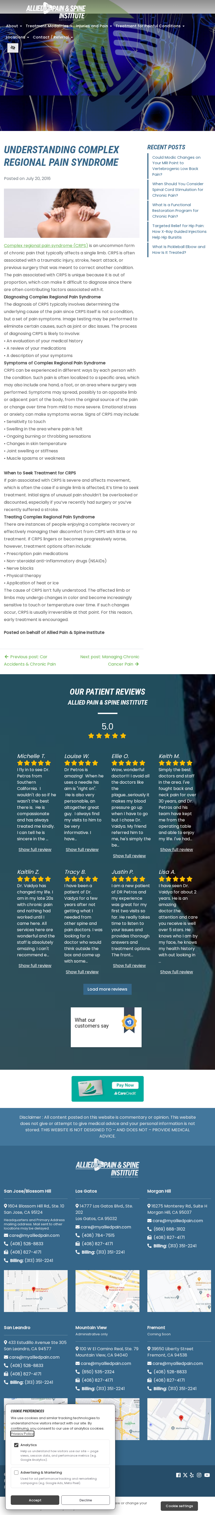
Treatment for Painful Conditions (151, 27)
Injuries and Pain (94, 27)
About (14, 27)
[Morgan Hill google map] (179, 1291)
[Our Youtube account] (207, 1475)
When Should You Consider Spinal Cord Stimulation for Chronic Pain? (177, 189)
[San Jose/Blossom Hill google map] (36, 1291)
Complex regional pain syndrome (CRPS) (46, 246)
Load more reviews (107, 989)
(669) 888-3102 (169, 1229)
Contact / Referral (53, 39)
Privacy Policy (22, 1433)
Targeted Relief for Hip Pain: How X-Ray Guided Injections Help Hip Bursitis (179, 231)
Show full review (35, 850)
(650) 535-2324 (98, 1372)
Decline (85, 1500)
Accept (35, 1500)
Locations (18, 39)
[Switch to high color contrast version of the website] (13, 48)
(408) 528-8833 (26, 1244)
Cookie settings (179, 1505)
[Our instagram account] (199, 1475)
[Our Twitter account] (185, 1475)
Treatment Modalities (49, 27)
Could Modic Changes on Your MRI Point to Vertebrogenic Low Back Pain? (176, 166)
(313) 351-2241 (31, 1261)
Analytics (28, 1444)
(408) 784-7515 (98, 1235)
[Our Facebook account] (179, 1475)
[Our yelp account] (192, 1475)
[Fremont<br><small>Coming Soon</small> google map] (179, 1419)
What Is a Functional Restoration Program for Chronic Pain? (175, 210)
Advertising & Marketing (41, 1472)
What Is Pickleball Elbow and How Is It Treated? (178, 249)
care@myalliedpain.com (34, 1235)
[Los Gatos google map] (107, 1291)
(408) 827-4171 (25, 1252)
